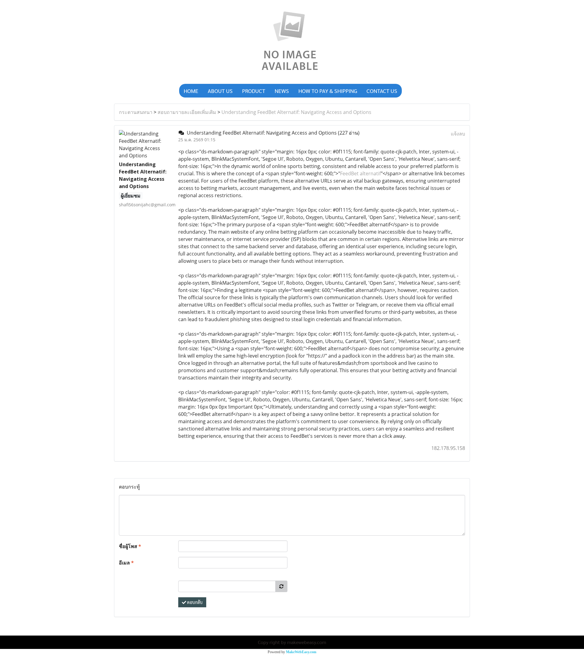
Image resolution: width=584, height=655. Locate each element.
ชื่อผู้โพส (130, 546)
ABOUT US (220, 90)
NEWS (282, 90)
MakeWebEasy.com (301, 652)
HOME (191, 90)
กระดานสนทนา (135, 112)
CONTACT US (382, 90)
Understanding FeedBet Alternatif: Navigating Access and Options (296, 112)
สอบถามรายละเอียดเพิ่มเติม (187, 112)
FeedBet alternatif (360, 173)
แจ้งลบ (458, 133)
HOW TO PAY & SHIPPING (327, 90)
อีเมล (126, 562)
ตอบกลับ (194, 602)
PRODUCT (253, 90)
